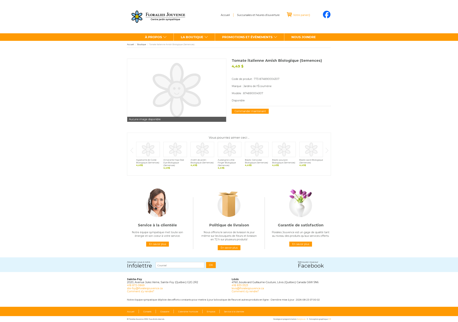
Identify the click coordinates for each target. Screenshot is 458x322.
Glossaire (164, 312)
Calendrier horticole (188, 312)
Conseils (147, 312)
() (301, 15)
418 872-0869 (136, 285)
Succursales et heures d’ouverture (258, 15)
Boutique (141, 44)
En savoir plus (157, 244)
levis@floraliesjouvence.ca (248, 288)
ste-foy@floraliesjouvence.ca (145, 288)
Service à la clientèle (234, 312)
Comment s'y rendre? (140, 291)
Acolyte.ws (301, 319)
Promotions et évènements (247, 37)
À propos (153, 37)
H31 (329, 319)
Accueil (225, 15)
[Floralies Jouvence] (158, 17)
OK (211, 265)
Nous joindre (303, 37)
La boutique (192, 37)
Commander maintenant (250, 111)
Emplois (211, 312)
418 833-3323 (240, 285)
